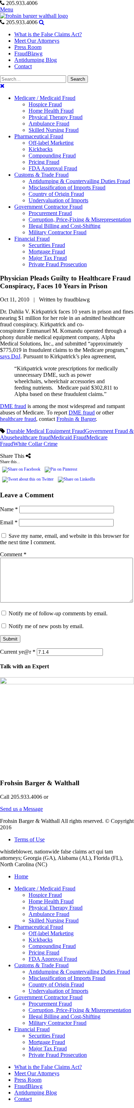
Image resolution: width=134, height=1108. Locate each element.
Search (77, 79)
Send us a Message (21, 809)
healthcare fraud (18, 419)
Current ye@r (17, 652)
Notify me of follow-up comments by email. (58, 613)
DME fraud (13, 406)
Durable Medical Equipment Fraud (45, 431)
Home (21, 876)
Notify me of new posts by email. (46, 626)
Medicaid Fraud (68, 437)
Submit (10, 639)
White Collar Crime (35, 444)
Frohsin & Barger (76, 419)
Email (9, 522)
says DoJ (10, 356)
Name (9, 509)
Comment (13, 554)
